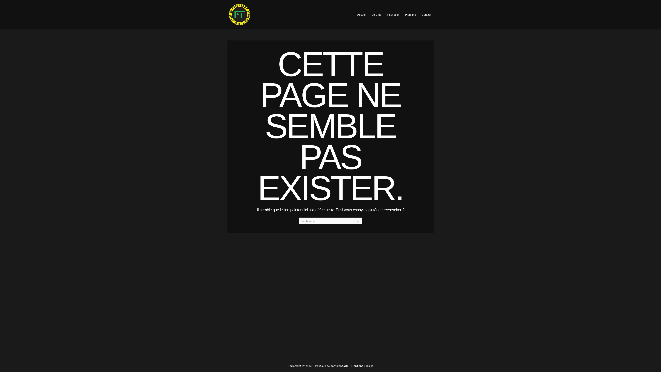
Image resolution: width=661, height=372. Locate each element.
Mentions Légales (362, 366)
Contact (426, 14)
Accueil (361, 14)
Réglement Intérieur (300, 366)
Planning (410, 14)
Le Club (376, 14)
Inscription (393, 14)
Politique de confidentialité (332, 366)
